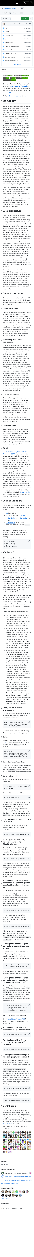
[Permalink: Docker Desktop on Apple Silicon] (1, 762)
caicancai (8, 24)
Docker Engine (10, 518)
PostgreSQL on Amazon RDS (15, 1019)
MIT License (7, 92)
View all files (17, 64)
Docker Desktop (23, 518)
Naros (16, 24)
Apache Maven (10, 522)
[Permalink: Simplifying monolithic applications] (1, 341)
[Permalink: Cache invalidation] (1, 308)
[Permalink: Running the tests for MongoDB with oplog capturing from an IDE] (1, 1056)
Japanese (18, 96)
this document (7, 1123)
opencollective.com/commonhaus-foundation (18, 1176)
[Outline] (31, 69)
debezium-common (10, 53)
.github (7, 31)
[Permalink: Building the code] (1, 776)
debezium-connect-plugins (13, 60)
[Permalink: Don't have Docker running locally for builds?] (1, 820)
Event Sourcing (25, 492)
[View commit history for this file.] (30, 24)
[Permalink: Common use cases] (1, 293)
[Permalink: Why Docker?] (1, 552)
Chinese (11, 96)
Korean (25, 96)
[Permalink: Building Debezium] (1, 500)
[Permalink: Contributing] (1, 1106)
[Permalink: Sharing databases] (1, 394)
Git (7, 513)
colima (5, 742)
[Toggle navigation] (2, 2)
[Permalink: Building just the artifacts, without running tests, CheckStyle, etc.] (1, 842)
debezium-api (9, 42)
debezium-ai (8, 39)
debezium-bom (9, 50)
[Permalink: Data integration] (1, 425)
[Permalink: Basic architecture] (1, 211)
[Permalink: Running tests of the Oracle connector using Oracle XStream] (1, 1028)
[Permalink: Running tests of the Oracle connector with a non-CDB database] (1, 1042)
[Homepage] (17, 2)
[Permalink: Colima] (1, 737)
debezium (7, 8)
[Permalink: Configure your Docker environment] (1, 709)
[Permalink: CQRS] (1, 448)
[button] (29, 541)
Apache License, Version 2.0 (19, 86)
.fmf (6, 28)
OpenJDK (22, 515)
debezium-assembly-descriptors (14, 46)
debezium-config (10, 57)
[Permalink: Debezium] (1, 101)
